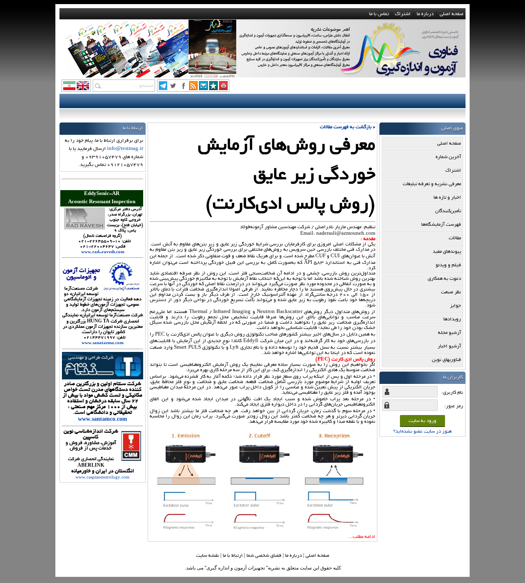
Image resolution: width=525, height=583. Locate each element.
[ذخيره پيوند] (213, 88)
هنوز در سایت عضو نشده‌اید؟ (422, 431)
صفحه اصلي (317, 555)
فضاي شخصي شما (264, 555)
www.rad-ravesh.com (102, 252)
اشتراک (403, 14)
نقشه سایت (207, 555)
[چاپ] (223, 88)
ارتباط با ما (233, 555)
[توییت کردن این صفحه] (173, 88)
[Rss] (193, 88)
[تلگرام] (163, 88)
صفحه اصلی (451, 14)
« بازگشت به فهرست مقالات (347, 127)
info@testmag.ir (125, 149)
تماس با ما (379, 14)
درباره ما (425, 14)
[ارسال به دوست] (203, 88)
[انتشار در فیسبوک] (183, 88)
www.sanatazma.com (102, 343)
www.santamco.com (102, 420)
